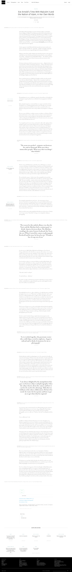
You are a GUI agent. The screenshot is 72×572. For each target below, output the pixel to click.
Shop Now (22, 491)
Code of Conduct (57, 560)
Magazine (3, 560)
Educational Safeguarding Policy (60, 565)
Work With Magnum (35, 2)
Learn (19, 2)
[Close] (70, 571)
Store (22, 2)
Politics (36, 8)
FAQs (38, 561)
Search (65, 2)
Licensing (3, 565)
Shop (3, 561)
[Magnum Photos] (3, 2)
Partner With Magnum (23, 565)
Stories (8, 2)
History (20, 561)
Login (69, 2)
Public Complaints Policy (59, 561)
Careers (20, 566)
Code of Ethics (57, 566)
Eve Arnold (36, 20)
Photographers (13, 2)
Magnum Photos (22, 560)
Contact (38, 560)
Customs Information (41, 565)
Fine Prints (26, 2)
